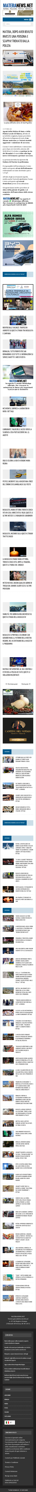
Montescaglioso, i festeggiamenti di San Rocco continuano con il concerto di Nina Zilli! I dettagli (24, 889)
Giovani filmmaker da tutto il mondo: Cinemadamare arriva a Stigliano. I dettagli (23, 809)
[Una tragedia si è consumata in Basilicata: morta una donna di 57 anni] (8, 902)
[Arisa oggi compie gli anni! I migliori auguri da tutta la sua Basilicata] (8, 953)
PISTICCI (6, 1408)
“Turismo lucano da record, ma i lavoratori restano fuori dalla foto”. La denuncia (23, 1002)
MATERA (6, 1403)
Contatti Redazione (11, 1471)
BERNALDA (7, 1399)
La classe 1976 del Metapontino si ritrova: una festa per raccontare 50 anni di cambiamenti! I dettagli (24, 1012)
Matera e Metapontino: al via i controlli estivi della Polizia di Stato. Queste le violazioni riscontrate (17, 672)
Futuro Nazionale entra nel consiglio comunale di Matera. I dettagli (23, 1287)
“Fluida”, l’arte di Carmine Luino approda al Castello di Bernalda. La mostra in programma (24, 1277)
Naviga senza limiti (11, 1476)
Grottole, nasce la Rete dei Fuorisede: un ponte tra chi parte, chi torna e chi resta (24, 1123)
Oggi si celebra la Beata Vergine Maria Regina (15, 1364)
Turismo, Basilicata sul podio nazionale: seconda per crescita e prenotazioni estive (24, 918)
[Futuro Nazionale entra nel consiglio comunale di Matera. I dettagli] (8, 1290)
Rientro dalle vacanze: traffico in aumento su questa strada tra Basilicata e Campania (18, 330)
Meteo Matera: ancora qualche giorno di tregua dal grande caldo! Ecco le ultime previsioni (17, 585)
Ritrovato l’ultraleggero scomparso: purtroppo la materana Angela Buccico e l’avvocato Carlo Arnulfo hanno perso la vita (24, 1300)
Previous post (12, 684)
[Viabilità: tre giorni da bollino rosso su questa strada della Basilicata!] (18, 610)
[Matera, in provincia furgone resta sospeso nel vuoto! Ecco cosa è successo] (8, 1228)
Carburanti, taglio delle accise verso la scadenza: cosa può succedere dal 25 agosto (17, 432)
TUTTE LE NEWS (8, 1416)
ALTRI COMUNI (7, 1395)
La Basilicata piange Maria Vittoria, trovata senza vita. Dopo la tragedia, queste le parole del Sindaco (16, 562)
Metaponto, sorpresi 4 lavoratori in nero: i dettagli (16, 1354)
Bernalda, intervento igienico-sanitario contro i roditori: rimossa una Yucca (23, 1144)
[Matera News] (18, 6)
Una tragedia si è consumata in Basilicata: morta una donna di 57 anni (24, 899)
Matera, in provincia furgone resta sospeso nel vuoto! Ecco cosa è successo (24, 1225)
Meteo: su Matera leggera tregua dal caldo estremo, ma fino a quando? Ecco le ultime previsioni (24, 1166)
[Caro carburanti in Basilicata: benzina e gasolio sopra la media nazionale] (8, 1136)
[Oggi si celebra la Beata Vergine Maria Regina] (18, 457)
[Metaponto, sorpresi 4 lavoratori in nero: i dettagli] (18, 405)
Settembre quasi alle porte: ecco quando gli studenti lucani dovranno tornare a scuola (23, 759)
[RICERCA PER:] (18, 24)
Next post (25, 684)
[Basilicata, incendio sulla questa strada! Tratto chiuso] (18, 530)
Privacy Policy (9, 1467)
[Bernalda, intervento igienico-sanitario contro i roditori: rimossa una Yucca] (8, 1146)
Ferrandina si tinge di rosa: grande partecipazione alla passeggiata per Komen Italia (24, 940)
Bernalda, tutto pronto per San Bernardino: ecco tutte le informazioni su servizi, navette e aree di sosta (18, 354)
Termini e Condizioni (11, 1462)
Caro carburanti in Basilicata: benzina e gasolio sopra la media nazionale (24, 1133)
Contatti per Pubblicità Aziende (15, 1458)
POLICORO (7, 1412)
